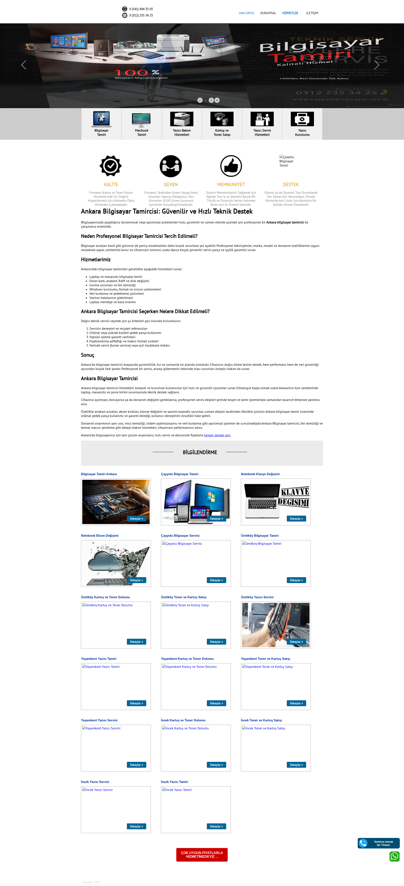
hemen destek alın (217, 435)
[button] (24, 65)
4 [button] (217, 100)
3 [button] (211, 100)
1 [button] (200, 100)
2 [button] (205, 100)
